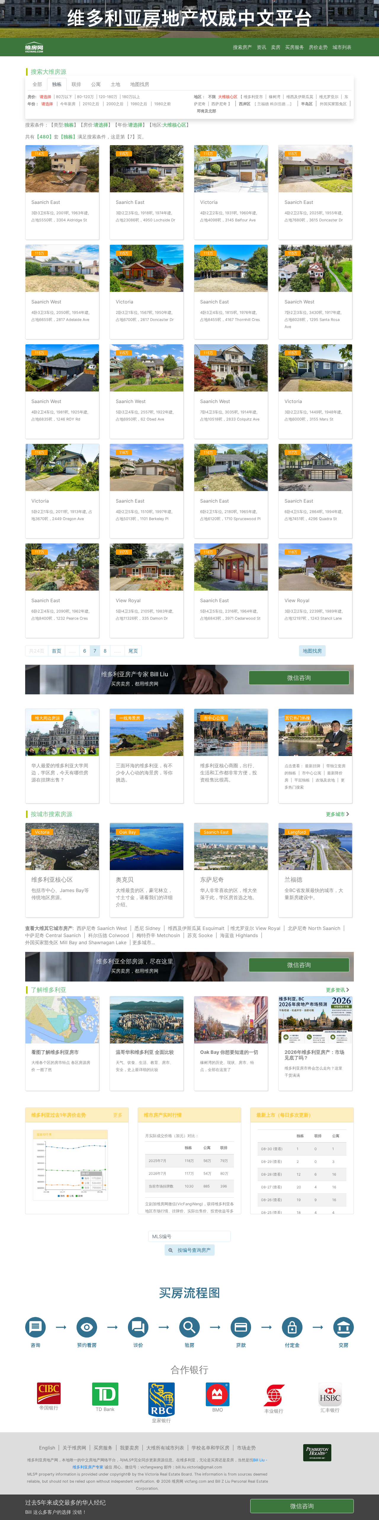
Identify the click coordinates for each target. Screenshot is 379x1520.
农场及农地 (325, 780)
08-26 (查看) (271, 1200)
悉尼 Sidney (147, 928)
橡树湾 (274, 97)
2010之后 (91, 104)
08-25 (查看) (271, 1212)
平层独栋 (302, 780)
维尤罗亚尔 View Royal (255, 928)
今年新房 (68, 104)
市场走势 (246, 1448)
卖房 (275, 47)
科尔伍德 (277, 104)
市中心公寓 (311, 773)
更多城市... (143, 942)
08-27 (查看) (271, 1187)
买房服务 (294, 47)
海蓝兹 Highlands (239, 935)
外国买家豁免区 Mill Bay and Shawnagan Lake (75, 942)
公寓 (96, 84)
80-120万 (85, 97)
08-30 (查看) (271, 1149)
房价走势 (318, 47)
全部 (37, 84)
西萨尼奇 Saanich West (102, 928)
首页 (56, 651)
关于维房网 (74, 1448)
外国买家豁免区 (333, 104)
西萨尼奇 (219, 104)
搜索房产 (242, 47)
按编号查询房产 (194, 1250)
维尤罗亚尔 (328, 97)
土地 (115, 84)
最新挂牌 (312, 766)
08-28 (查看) (271, 1174)
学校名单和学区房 (210, 1448)
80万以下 (64, 97)
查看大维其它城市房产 (49, 928)
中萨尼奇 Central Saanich (53, 935)
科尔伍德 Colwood (108, 935)
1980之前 (162, 104)
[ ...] (274, 104)
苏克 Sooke (200, 935)
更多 (118, 1115)
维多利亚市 (253, 97)
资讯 (261, 47)
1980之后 (139, 104)
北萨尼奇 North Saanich (314, 928)
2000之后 (114, 104)
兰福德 (263, 104)
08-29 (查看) (271, 1161)
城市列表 (342, 47)
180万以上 (131, 97)
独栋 (57, 84)
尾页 (133, 651)
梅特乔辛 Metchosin (158, 935)
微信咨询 (299, 677)
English (47, 1448)
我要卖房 (129, 1448)
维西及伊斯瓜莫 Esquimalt (196, 928)
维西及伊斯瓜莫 (299, 97)
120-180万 (108, 97)
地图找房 (139, 84)
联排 (76, 84)
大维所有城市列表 (165, 1448)
